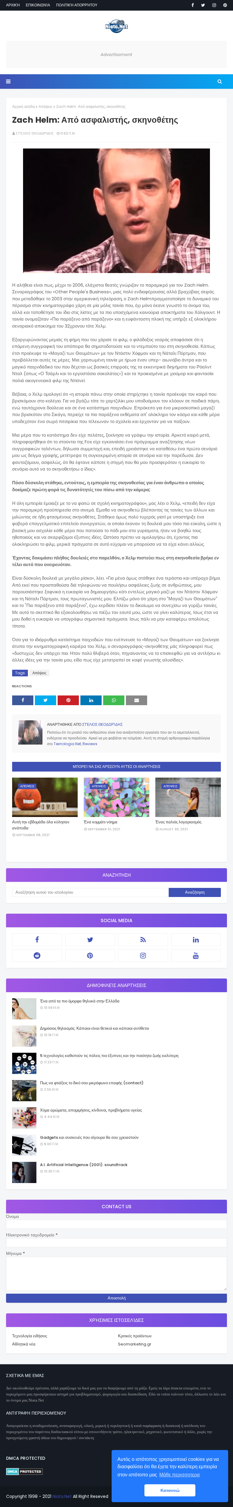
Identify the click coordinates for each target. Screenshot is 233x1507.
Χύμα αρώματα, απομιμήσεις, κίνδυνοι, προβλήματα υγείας (91, 1110)
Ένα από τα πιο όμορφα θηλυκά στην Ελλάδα (80, 1001)
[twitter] (203, 5)
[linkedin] (196, 939)
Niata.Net (62, 1496)
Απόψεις (45, 106)
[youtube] (196, 955)
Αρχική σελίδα (23, 106)
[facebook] (192, 5)
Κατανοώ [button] (170, 1490)
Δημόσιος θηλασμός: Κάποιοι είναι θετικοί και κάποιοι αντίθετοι (94, 1028)
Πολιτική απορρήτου (76, 5)
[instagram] (214, 5)
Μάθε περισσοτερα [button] (179, 1474)
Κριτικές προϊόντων (135, 1336)
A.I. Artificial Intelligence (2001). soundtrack (83, 1165)
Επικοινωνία (38, 5)
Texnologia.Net (67, 743)
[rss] (143, 939)
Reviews (90, 743)
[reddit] (37, 955)
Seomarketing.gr (134, 1344)
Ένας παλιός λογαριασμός (178, 822)
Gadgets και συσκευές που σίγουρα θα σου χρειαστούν (89, 1137)
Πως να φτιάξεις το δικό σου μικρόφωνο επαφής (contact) (92, 1083)
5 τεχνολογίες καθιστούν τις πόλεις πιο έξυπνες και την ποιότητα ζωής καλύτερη (109, 1056)
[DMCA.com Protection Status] (24, 1474)
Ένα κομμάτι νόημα (100, 822)
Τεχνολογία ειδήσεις (29, 1336)
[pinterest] (224, 5)
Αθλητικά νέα (23, 1344)
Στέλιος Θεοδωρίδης (35, 133)
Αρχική (13, 5)
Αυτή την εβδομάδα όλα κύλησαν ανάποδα (40, 825)
